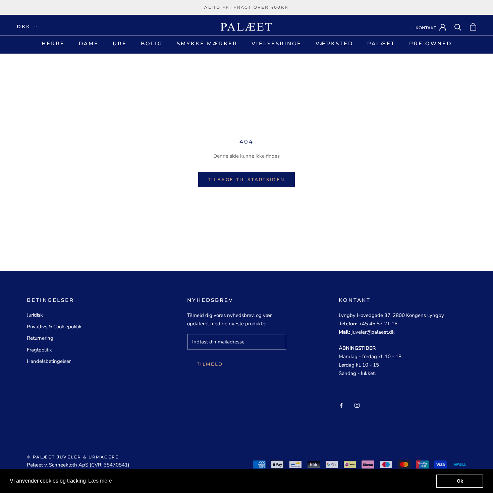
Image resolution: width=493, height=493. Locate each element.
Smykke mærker (207, 43)
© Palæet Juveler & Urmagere (73, 456)
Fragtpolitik (39, 349)
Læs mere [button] (100, 481)
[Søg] (457, 26)
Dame (89, 43)
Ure (120, 43)
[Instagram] (357, 405)
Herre (53, 43)
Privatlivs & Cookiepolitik (54, 326)
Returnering (40, 338)
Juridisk (35, 315)
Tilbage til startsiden (246, 179)
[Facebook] (341, 405)
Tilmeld (210, 364)
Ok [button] (460, 481)
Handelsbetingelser (49, 361)
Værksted (334, 43)
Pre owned (430, 43)
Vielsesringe (277, 43)
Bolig (152, 43)
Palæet (381, 43)
